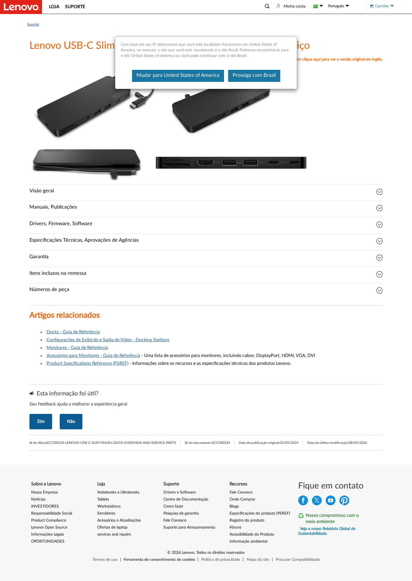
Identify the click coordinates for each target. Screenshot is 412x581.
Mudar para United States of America (177, 75)
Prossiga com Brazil (254, 75)
